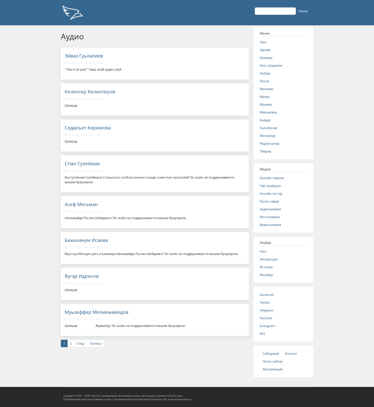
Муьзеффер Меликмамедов (96, 312)
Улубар (265, 73)
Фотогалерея (270, 217)
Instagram (267, 326)
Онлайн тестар (271, 193)
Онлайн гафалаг (272, 178)
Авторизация (273, 369)
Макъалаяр (268, 112)
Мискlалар (268, 136)
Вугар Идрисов (82, 276)
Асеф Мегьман (81, 204)
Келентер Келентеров (90, 91)
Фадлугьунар (270, 143)
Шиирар (266, 58)
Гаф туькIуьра (270, 186)
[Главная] (72, 12)
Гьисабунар (268, 128)
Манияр (266, 104)
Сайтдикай (271, 353)
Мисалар (266, 89)
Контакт (291, 353)
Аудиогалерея (270, 209)
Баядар (265, 120)
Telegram (266, 310)
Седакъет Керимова (88, 127)
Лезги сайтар (273, 361)
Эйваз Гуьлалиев (84, 55)
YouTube (266, 318)
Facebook (267, 295)
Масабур (266, 275)
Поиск (303, 11)
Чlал (263, 42)
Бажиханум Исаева (86, 240)
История (266, 267)
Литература (269, 259)
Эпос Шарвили (271, 65)
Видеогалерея (270, 225)
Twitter (265, 302)
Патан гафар (269, 201)
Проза (264, 81)
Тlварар (265, 151)
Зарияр (265, 50)
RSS (262, 334)
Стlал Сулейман (82, 163)
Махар (265, 97)
